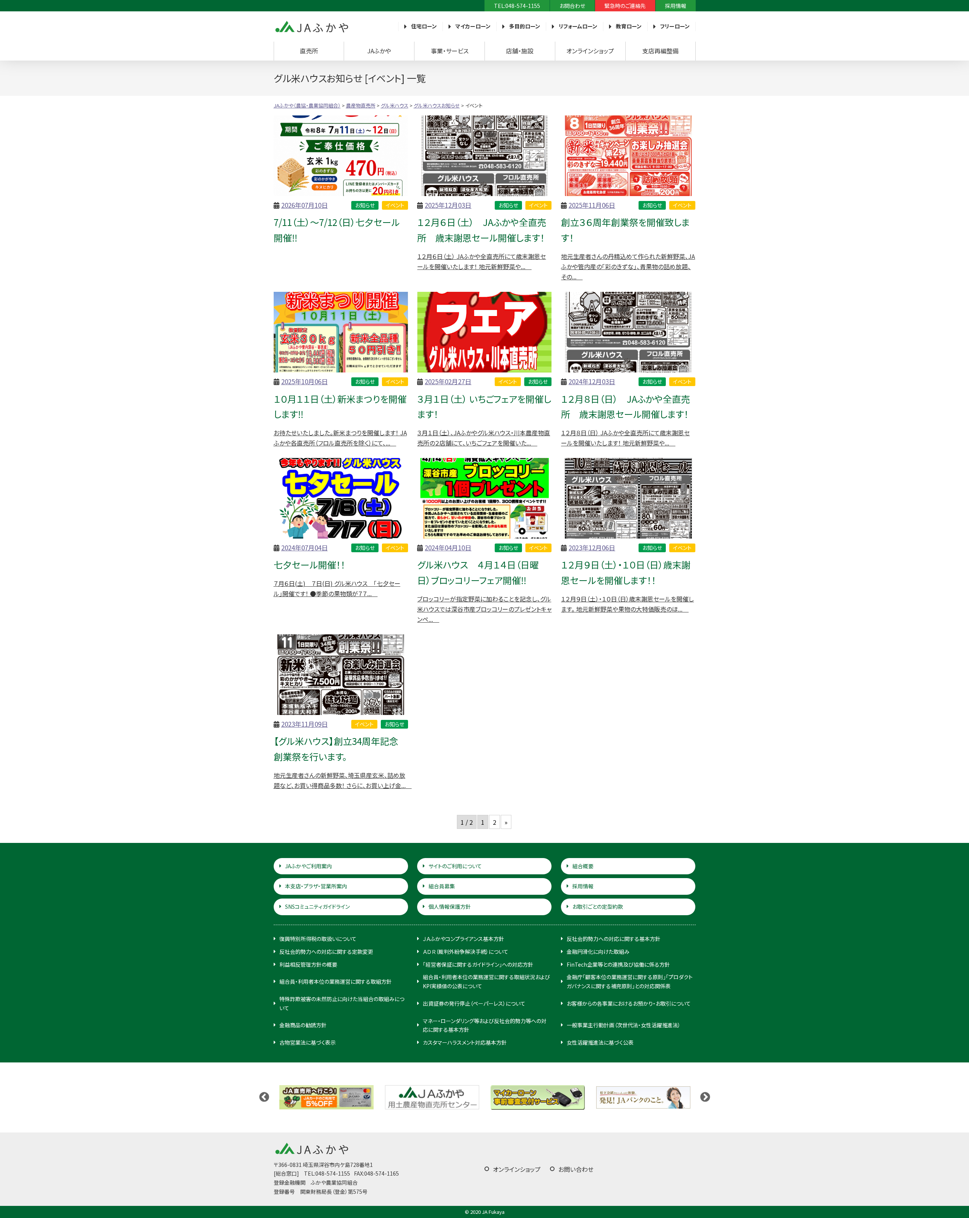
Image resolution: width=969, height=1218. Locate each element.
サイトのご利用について (455, 866)
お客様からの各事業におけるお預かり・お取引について (629, 1003)
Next (705, 1097)
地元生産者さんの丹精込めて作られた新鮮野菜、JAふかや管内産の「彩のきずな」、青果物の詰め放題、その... (628, 266)
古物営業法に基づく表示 (307, 1042)
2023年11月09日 (304, 724)
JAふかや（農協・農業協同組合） (311, 26)
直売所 (309, 50)
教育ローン (629, 26)
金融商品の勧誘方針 (303, 1025)
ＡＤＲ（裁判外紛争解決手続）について (465, 951)
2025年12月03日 (448, 205)
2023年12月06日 (592, 547)
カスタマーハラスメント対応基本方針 (465, 1042)
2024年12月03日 (592, 381)
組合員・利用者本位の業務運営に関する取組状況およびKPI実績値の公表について (486, 981)
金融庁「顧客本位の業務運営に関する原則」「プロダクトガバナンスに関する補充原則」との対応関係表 (630, 981)
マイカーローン (473, 26)
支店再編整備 (660, 50)
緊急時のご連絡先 (625, 5)
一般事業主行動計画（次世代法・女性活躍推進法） (624, 1025)
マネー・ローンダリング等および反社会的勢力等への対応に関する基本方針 (485, 1025)
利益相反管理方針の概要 (308, 964)
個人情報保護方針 (449, 906)
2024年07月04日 (304, 547)
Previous (264, 1097)
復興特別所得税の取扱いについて (318, 938)
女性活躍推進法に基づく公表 (600, 1042)
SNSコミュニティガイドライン (317, 906)
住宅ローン (424, 26)
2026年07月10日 (304, 205)
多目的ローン (524, 26)
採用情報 (675, 5)
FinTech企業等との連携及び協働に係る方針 (618, 964)
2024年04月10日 (448, 547)
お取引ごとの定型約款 (597, 906)
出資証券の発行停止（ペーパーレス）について (474, 1003)
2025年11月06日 (592, 205)
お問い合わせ (576, 1169)
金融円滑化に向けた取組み (598, 951)
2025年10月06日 (304, 381)
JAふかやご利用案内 (308, 866)
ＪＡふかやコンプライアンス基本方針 (463, 938)
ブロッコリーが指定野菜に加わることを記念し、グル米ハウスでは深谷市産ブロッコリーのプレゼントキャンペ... (484, 609)
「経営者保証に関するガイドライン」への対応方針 (478, 964)
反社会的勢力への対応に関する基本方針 (614, 938)
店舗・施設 (519, 50)
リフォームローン (578, 26)
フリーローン (675, 26)
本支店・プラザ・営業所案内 (316, 886)
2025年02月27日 (448, 381)
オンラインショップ (590, 50)
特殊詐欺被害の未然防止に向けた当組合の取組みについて (341, 1003)
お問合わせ (572, 5)
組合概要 (583, 866)
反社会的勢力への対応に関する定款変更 (326, 951)
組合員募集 (441, 886)
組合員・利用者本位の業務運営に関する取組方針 (335, 981)
